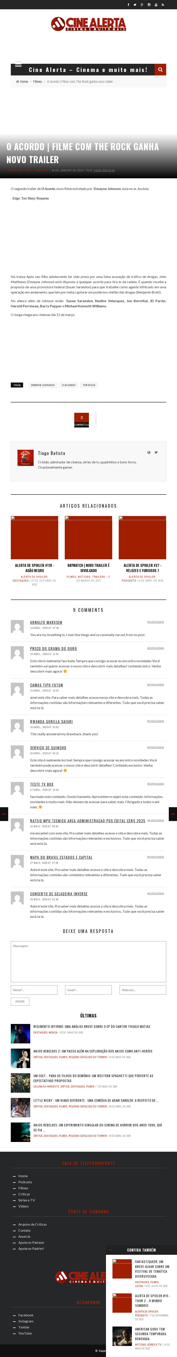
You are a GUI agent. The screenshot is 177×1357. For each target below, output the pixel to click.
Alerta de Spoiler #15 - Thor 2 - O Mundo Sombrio (153, 1300)
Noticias (24, 170)
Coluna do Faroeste (46, 1086)
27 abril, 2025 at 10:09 (44, 790)
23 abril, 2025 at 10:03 (44, 690)
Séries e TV (154, 1344)
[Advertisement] (88, 46)
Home (23, 1176)
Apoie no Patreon (31, 1242)
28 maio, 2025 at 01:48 (44, 899)
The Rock (89, 385)
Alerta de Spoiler (34, 577)
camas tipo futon (46, 685)
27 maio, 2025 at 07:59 (44, 863)
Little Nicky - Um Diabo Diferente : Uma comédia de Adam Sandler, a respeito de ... (96, 1100)
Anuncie (24, 1236)
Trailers (40, 170)
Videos (23, 1206)
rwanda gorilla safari (51, 721)
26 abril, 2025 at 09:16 (44, 753)
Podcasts (129, 580)
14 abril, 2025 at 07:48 (44, 628)
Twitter (24, 1327)
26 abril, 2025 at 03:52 (44, 727)
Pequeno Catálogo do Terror (88, 1057)
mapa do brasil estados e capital (61, 857)
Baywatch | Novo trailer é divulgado (89, 568)
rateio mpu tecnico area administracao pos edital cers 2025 (87, 820)
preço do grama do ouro (53, 648)
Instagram (25, 1321)
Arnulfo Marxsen (46, 622)
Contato (24, 1230)
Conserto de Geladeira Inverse (59, 893)
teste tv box (42, 784)
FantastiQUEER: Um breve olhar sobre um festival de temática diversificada (152, 1269)
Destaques (21, 580)
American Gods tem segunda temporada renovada (150, 1334)
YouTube (25, 1333)
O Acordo (69, 385)
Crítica (38, 1057)
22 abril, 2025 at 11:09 (44, 654)
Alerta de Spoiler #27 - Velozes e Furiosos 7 (142, 568)
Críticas (24, 1194)
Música (53, 1032)
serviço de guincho (48, 747)
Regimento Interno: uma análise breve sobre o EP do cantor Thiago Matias (91, 1026)
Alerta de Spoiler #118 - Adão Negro (34, 568)
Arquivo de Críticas (32, 1224)
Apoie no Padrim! (31, 1248)
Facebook (25, 1315)
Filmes (11, 170)
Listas (139, 1286)
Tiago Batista (104, 170)
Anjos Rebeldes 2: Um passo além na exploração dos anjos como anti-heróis (93, 1051)
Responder (155, 621)
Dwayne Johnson (43, 385)
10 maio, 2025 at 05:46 (44, 826)
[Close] (110, 1250)
